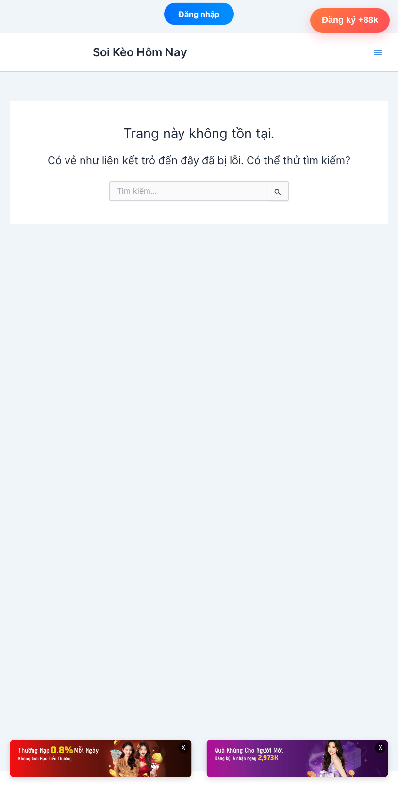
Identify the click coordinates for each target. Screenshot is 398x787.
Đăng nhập (199, 13)
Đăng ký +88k (350, 20)
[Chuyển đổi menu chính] (378, 52)
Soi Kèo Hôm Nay (140, 52)
